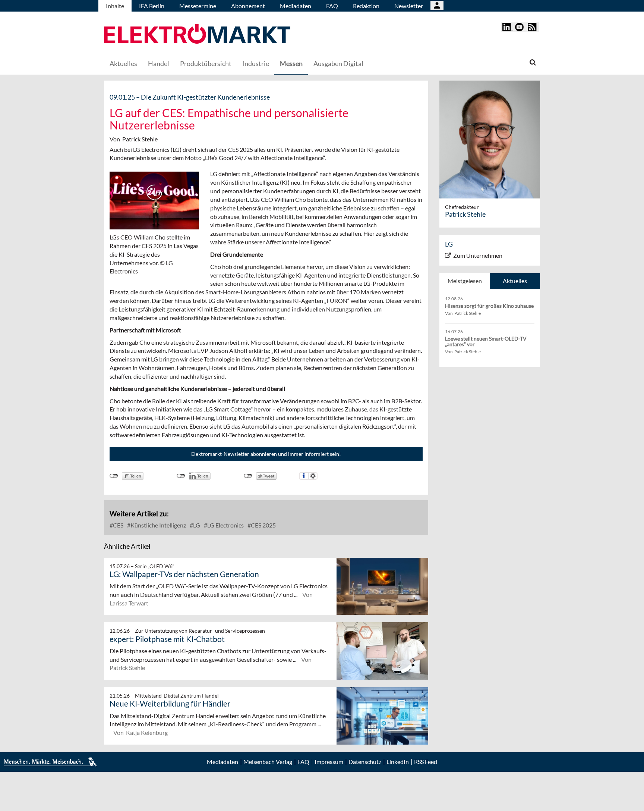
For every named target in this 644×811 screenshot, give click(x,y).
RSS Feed (425, 762)
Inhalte (115, 5)
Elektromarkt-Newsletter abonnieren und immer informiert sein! (266, 454)
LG (196, 525)
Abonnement (248, 5)
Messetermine (197, 5)
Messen (291, 63)
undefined (181, 476)
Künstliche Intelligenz (157, 525)
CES (117, 525)
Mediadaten (295, 5)
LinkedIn (397, 762)
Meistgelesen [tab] (465, 280)
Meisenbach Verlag (267, 762)
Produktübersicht (205, 63)
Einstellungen (313, 476)
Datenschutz (364, 762)
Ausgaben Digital (338, 63)
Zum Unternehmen (477, 255)
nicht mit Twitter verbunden (248, 476)
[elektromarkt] (197, 35)
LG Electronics (225, 525)
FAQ (332, 5)
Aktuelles (123, 63)
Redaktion (366, 5)
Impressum (329, 762)
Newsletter (408, 5)
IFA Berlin (151, 5)
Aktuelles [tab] (515, 280)
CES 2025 (263, 525)
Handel (158, 63)
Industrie (255, 63)
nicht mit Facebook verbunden (114, 476)
